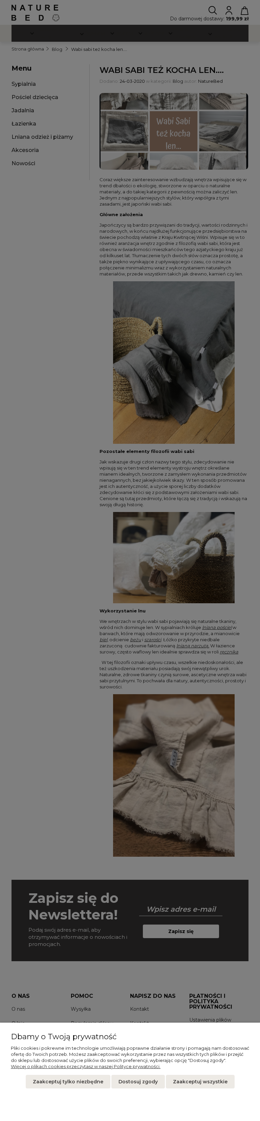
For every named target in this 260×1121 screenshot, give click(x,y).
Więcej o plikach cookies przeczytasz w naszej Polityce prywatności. (85, 1066)
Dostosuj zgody (138, 1082)
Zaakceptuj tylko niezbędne (68, 1082)
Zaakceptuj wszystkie (200, 1082)
